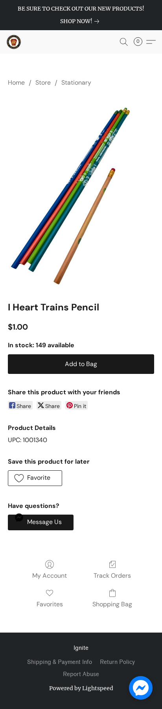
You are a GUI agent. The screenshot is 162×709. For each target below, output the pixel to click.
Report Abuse (81, 674)
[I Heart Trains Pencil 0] (81, 192)
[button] (14, 42)
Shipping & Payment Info (59, 662)
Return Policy (117, 662)
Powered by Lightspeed (81, 688)
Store (43, 82)
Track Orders (112, 575)
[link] (81, 21)
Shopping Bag (112, 604)
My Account (49, 575)
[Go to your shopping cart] (140, 42)
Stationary (76, 82)
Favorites (50, 604)
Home (16, 82)
